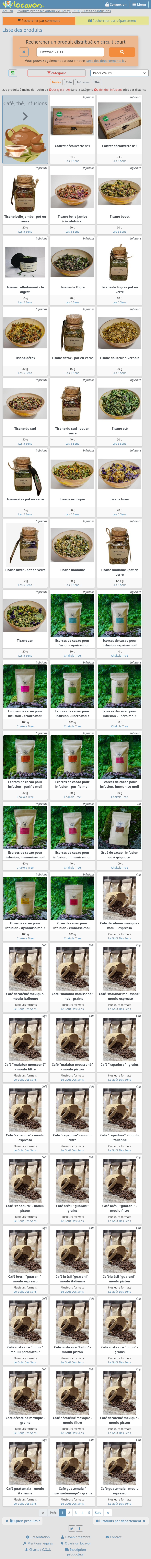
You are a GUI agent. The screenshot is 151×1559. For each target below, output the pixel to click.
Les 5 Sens (72, 161)
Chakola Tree (72, 655)
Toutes (56, 82)
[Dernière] (107, 1512)
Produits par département (121, 1521)
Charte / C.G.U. (40, 1549)
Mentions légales (40, 1543)
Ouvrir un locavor (77, 1543)
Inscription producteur (76, 1551)
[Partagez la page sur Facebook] (79, 1528)
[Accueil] (23, 4)
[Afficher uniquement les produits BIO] (12, 73)
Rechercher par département (114, 20)
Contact (115, 1537)
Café (69, 82)
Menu (141, 4)
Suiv (98, 1513)
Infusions (83, 82)
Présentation (40, 1537)
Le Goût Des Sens (119, 938)
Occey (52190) (61, 89)
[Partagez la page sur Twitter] (71, 1528)
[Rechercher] (122, 52)
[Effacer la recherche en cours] (24, 52)
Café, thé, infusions (109, 89)
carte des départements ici (105, 60)
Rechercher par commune (40, 20)
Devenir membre (77, 1537)
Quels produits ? (27, 1521)
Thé (97, 82)
